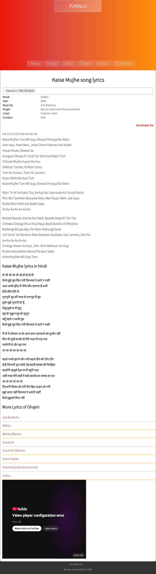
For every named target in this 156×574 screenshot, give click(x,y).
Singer (86, 63)
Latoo (6, 475)
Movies (35, 63)
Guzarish (8, 442)
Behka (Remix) (12, 434)
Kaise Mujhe (11, 459)
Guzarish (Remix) (14, 450)
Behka (7, 426)
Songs (53, 63)
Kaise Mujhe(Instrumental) (20, 467)
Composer (124, 63)
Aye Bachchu (11, 417)
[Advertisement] (78, 35)
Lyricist (103, 63)
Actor (69, 63)
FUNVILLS (78, 6)
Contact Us (75, 564)
